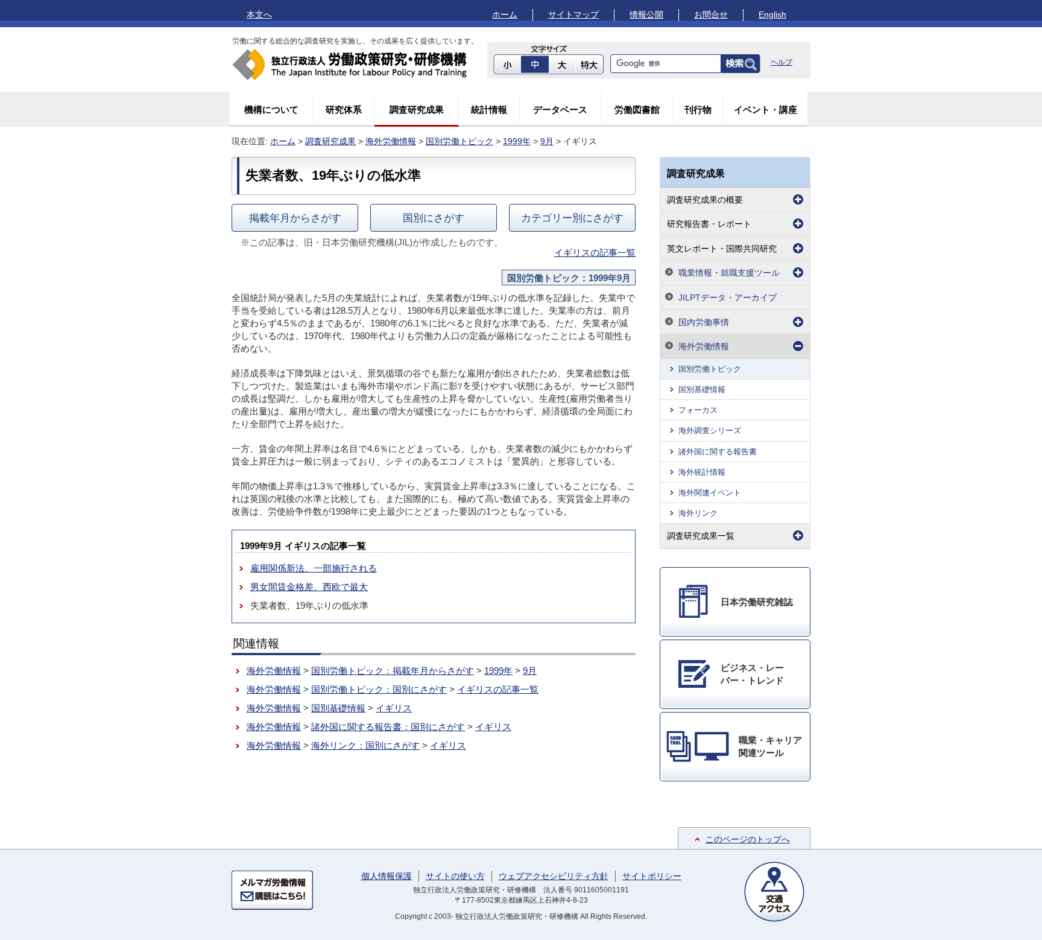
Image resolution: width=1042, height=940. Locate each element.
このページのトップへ (748, 839)
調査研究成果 (417, 109)
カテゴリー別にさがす (572, 217)
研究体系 (344, 109)
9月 (547, 141)
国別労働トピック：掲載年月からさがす (392, 670)
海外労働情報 (390, 141)
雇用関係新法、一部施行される (313, 568)
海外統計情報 (701, 472)
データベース (560, 109)
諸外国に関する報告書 (717, 451)
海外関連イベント (709, 492)
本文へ (259, 14)
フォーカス (698, 409)
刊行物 (698, 109)
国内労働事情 (703, 322)
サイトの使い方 (455, 876)
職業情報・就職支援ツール (729, 273)
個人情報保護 (386, 876)
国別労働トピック (459, 141)
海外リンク (698, 513)
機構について (271, 109)
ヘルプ (781, 62)
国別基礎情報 (338, 708)
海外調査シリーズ (709, 430)
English (772, 14)
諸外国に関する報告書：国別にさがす (388, 727)
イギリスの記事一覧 (595, 252)
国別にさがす (433, 217)
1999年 (517, 141)
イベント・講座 (765, 109)
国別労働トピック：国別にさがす (379, 689)
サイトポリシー (651, 876)
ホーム (504, 14)
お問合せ (711, 14)
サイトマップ (573, 14)
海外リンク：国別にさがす (365, 745)
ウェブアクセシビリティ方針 (553, 876)
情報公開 (646, 14)
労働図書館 (637, 109)
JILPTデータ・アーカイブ (727, 297)
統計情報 (489, 109)
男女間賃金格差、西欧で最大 (309, 587)
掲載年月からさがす (295, 217)
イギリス (394, 708)
